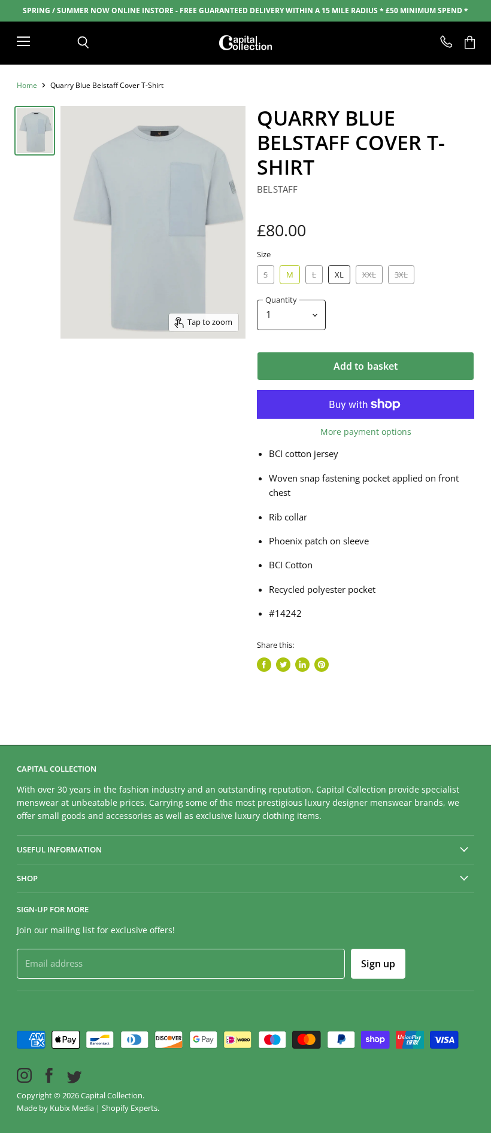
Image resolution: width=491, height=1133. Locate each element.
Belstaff (277, 189)
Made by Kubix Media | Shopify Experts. (88, 1107)
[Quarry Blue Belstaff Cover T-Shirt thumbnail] (35, 130)
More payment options (365, 432)
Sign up (378, 963)
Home (27, 85)
